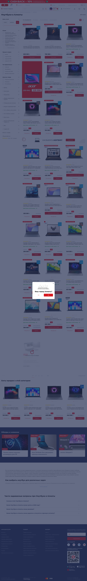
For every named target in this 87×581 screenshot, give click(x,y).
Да (48, 295)
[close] (53, 283)
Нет (38, 295)
